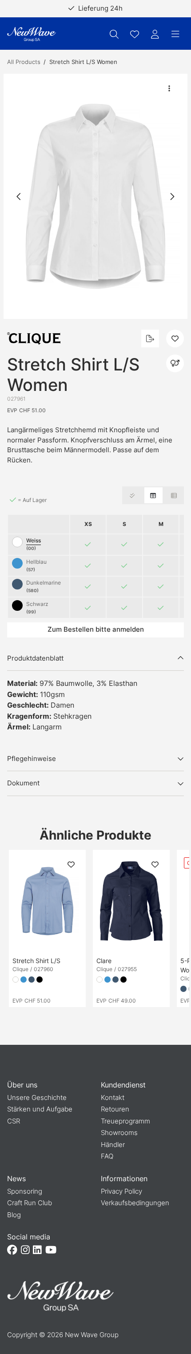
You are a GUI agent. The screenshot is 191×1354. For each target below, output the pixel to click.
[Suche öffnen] (114, 34)
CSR (13, 1121)
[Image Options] (169, 88)
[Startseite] (31, 34)
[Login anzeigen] (155, 34)
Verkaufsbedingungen (135, 1203)
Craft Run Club (29, 1203)
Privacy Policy (121, 1191)
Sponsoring (24, 1191)
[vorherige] (19, 196)
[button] (95, 196)
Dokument (23, 783)
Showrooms (119, 1132)
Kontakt (112, 1097)
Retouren (115, 1109)
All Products (23, 61)
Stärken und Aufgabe (39, 1109)
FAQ (107, 1156)
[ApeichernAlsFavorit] (134, 34)
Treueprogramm (125, 1121)
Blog (14, 1215)
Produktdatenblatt (35, 658)
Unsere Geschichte (37, 1097)
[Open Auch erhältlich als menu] (175, 363)
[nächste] (172, 196)
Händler (113, 1144)
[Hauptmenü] (175, 34)
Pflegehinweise (31, 758)
